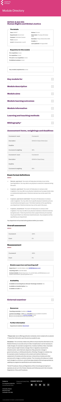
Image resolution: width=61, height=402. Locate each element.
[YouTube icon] (40, 385)
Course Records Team (8, 385)
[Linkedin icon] (44, 385)
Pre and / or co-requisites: (16, 57)
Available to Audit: (14, 288)
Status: (33, 32)
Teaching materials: (15, 311)
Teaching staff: (13, 270)
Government (26, 326)
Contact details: (14, 273)
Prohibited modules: (15, 60)
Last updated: (35, 43)
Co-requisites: (13, 55)
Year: (11, 32)
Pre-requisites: (13, 53)
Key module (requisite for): (17, 69)
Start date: (34, 35)
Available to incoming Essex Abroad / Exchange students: (26, 283)
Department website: (16, 326)
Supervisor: (12, 268)
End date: (34, 38)
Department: (14, 35)
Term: (12, 39)
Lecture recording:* (15, 313)
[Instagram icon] (48, 385)
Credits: (33, 41)
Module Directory (13, 10)
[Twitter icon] (36, 385)
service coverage (27, 315)
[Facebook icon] (31, 385)
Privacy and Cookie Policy (22, 381)
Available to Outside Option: (17, 286)
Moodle (29, 311)
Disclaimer (19, 383)
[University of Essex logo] (6, 2)
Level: (12, 42)
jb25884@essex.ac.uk (34, 268)
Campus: (13, 37)
